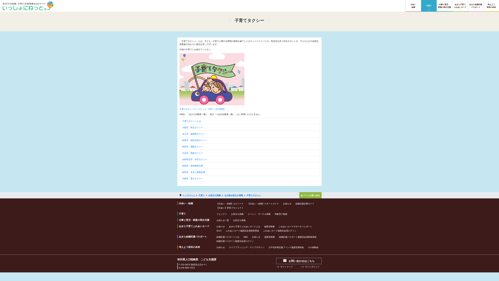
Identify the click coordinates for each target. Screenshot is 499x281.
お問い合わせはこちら (302, 261)
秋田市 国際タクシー (192, 146)
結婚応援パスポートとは (227, 237)
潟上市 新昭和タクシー (193, 134)
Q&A (246, 237)
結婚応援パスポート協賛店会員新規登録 (297, 237)
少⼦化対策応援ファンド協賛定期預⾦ (286, 247)
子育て (429, 6)
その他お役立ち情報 (233, 195)
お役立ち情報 (214, 195)
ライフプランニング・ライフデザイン (246, 247)
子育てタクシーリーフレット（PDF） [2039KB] (202, 109)
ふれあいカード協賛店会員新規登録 (242, 230)
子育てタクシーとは (191, 121)
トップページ (189, 195)
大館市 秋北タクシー (192, 127)
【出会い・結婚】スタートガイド (263, 203)
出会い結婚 (413, 5)
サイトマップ (286, 266)
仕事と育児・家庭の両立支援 (444, 5)
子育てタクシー (254, 195)
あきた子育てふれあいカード (460, 5)
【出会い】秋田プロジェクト (230, 207)
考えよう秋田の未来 (491, 5)
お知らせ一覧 (222, 220)
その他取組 (313, 247)
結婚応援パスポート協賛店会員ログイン (235, 241)
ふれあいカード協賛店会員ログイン (279, 230)
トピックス (221, 214)
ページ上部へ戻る (311, 195)
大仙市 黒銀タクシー (192, 153)
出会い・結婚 (186, 203)
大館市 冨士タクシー (192, 178)
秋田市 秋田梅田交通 (192, 165)
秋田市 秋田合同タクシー (194, 140)
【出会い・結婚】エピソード (230, 203)
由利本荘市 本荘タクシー (194, 159)
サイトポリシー (312, 266)
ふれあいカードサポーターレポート (295, 226)
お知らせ (287, 203)
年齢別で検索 (281, 214)
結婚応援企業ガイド (305, 203)
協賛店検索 (269, 226)
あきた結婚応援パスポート (475, 5)
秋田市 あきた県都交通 (193, 172)
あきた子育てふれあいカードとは (244, 226)
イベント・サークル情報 (259, 214)
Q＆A (219, 230)
